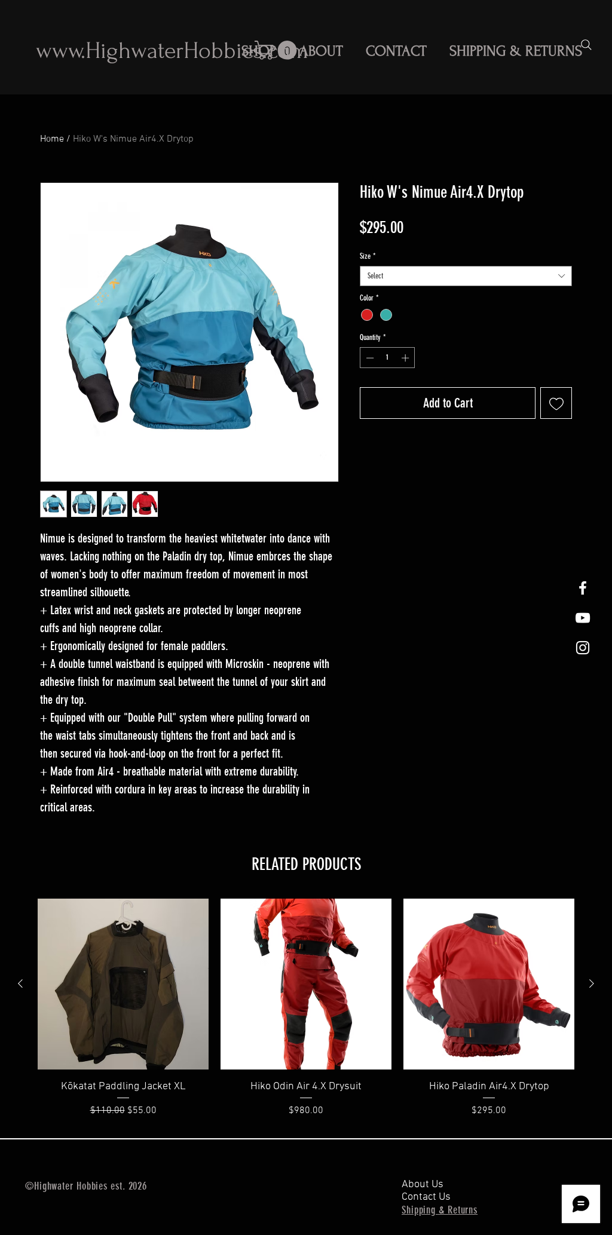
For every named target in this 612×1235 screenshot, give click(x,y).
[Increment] (406, 358)
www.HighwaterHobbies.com (172, 51)
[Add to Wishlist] (556, 403)
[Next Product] (592, 983)
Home (52, 139)
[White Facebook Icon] (583, 588)
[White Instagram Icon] (583, 648)
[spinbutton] (387, 358)
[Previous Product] (20, 983)
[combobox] (466, 276)
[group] (306, 1015)
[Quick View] (123, 984)
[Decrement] (369, 358)
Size (368, 256)
